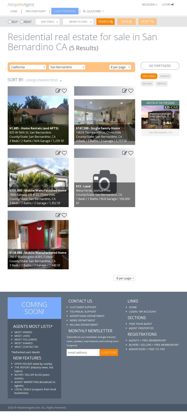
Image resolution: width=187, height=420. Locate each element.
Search (104, 22)
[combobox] (28, 67)
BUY (15, 22)
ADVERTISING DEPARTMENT (87, 316)
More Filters (78, 21)
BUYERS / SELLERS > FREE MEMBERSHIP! (153, 344)
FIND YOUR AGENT (140, 323)
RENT (28, 22)
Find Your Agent (36, 11)
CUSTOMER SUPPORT (83, 307)
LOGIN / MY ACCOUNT (142, 311)
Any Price (47, 21)
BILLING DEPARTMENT (84, 324)
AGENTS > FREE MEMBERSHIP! (147, 340)
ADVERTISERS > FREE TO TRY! (147, 349)
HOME (133, 307)
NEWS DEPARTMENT (82, 320)
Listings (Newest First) (42, 80)
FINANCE (165, 76)
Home (13, 11)
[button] (151, 4)
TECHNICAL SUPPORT (83, 311)
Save (125, 22)
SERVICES (161, 83)
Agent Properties (65, 11)
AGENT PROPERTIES (141, 328)
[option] (160, 118)
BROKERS (147, 83)
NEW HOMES (149, 76)
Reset (146, 22)
